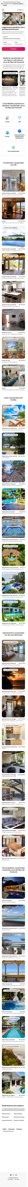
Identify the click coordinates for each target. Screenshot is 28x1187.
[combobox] (13, 39)
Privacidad (10, 1179)
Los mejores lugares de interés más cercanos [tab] (13, 1109)
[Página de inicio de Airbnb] (3, 9)
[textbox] (7, 44)
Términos (16, 1179)
